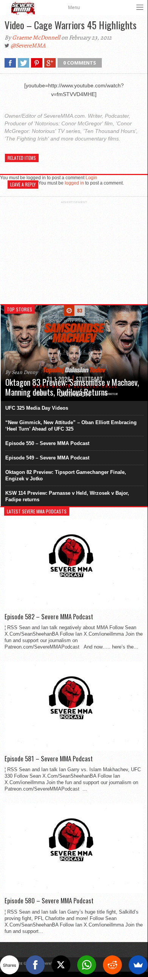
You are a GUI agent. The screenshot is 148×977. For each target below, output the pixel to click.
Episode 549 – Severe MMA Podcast (47, 458)
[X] (60, 964)
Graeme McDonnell (36, 37)
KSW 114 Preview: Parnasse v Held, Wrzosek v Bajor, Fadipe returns (67, 496)
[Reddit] (112, 964)
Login (91, 177)
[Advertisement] (74, 251)
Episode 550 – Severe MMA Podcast (47, 443)
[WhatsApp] (86, 964)
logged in (74, 183)
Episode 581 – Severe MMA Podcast (49, 758)
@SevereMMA (28, 45)
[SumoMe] (138, 964)
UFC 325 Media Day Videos (36, 408)
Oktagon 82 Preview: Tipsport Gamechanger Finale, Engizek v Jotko (65, 475)
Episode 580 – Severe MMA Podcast (49, 900)
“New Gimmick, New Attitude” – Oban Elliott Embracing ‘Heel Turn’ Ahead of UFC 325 (71, 426)
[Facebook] (35, 964)
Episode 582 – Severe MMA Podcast (49, 616)
